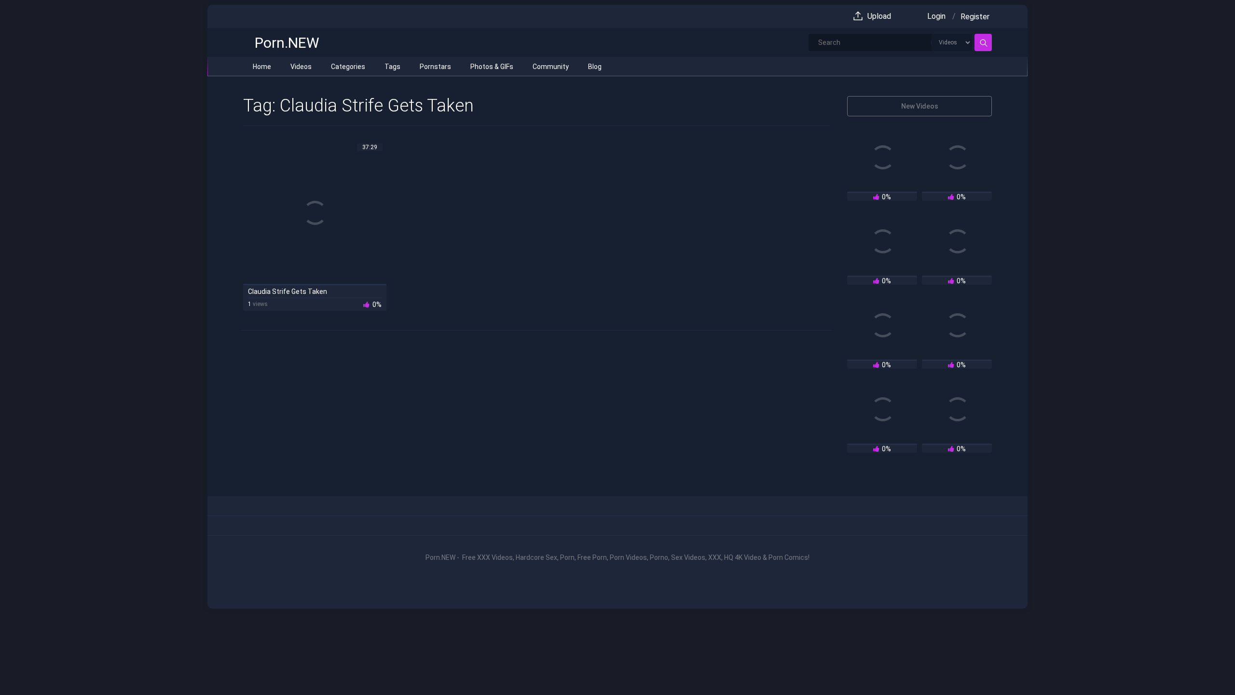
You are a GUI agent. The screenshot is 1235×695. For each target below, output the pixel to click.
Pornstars (435, 66)
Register (975, 16)
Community (551, 66)
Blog (595, 66)
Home (262, 66)
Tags (392, 66)
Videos (301, 66)
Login (936, 16)
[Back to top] (1205, 667)
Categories (348, 66)
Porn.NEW (287, 42)
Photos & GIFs (491, 66)
